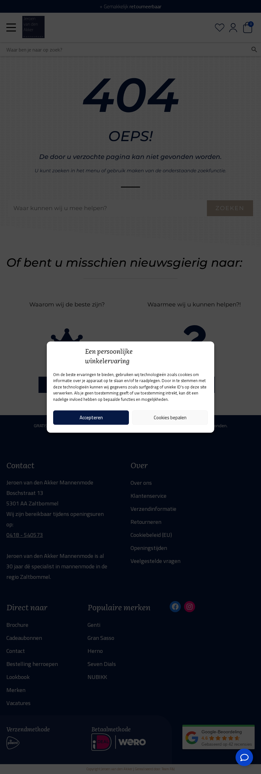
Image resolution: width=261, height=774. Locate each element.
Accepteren (91, 417)
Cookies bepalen (170, 417)
